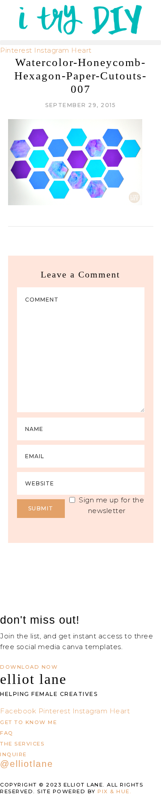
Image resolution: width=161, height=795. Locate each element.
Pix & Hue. (114, 791)
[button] (80, 42)
